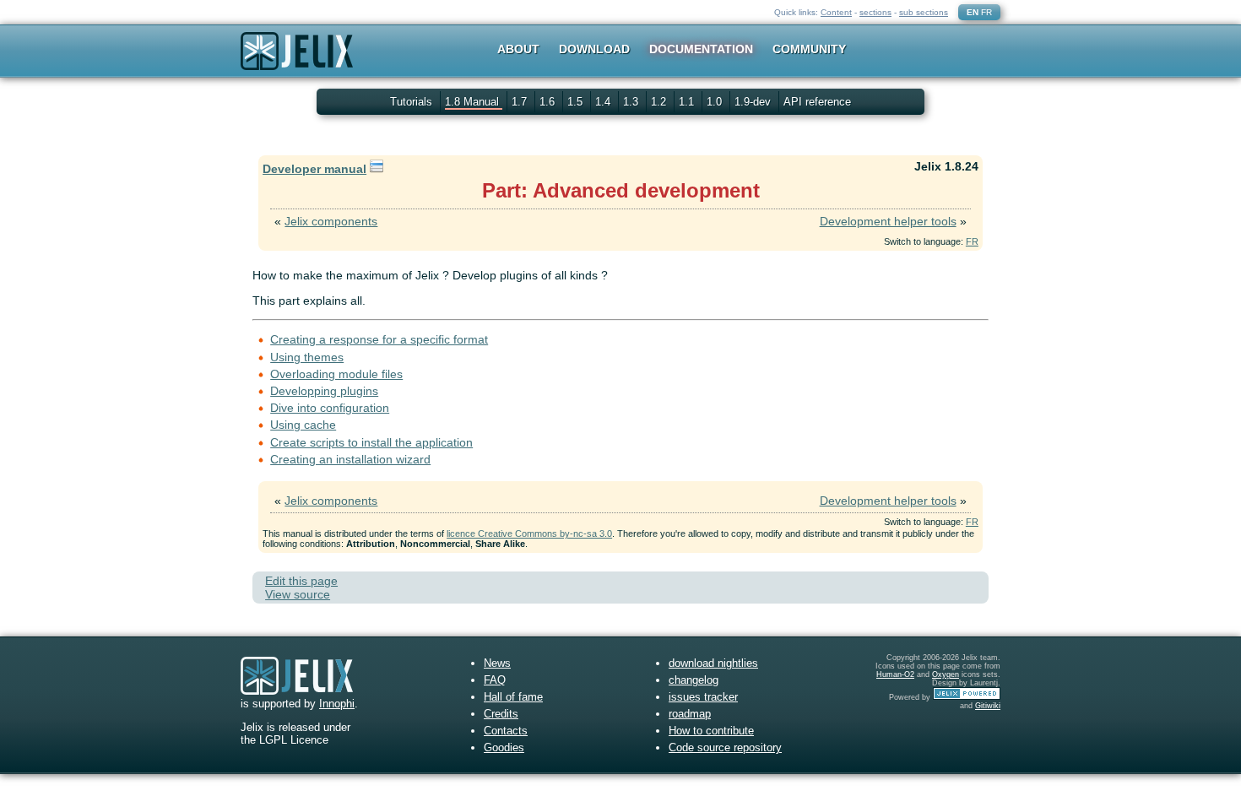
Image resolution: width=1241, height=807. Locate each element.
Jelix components (331, 221)
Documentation (701, 49)
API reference (817, 101)
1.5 (576, 101)
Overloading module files (336, 374)
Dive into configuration (329, 407)
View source (297, 594)
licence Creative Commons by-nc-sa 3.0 (529, 533)
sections (875, 12)
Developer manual (314, 169)
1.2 (660, 101)
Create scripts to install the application (371, 442)
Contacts (506, 730)
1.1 (688, 101)
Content (836, 12)
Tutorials (411, 101)
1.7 (521, 101)
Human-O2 (895, 674)
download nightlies (713, 663)
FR (986, 12)
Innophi (337, 703)
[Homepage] (297, 62)
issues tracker (703, 697)
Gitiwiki (987, 705)
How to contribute (711, 730)
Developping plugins (324, 391)
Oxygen (945, 674)
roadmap (690, 713)
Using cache (303, 424)
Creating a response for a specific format (379, 339)
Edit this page (301, 581)
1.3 (632, 101)
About (518, 49)
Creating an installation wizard (350, 459)
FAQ (495, 680)
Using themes (307, 357)
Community (809, 49)
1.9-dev (754, 101)
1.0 (716, 101)
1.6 (548, 101)
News (497, 663)
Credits (501, 713)
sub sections (923, 12)
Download (594, 49)
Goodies (504, 747)
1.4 (604, 101)
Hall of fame (513, 697)
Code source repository (725, 747)
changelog (693, 680)
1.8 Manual (473, 101)
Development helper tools (888, 221)
